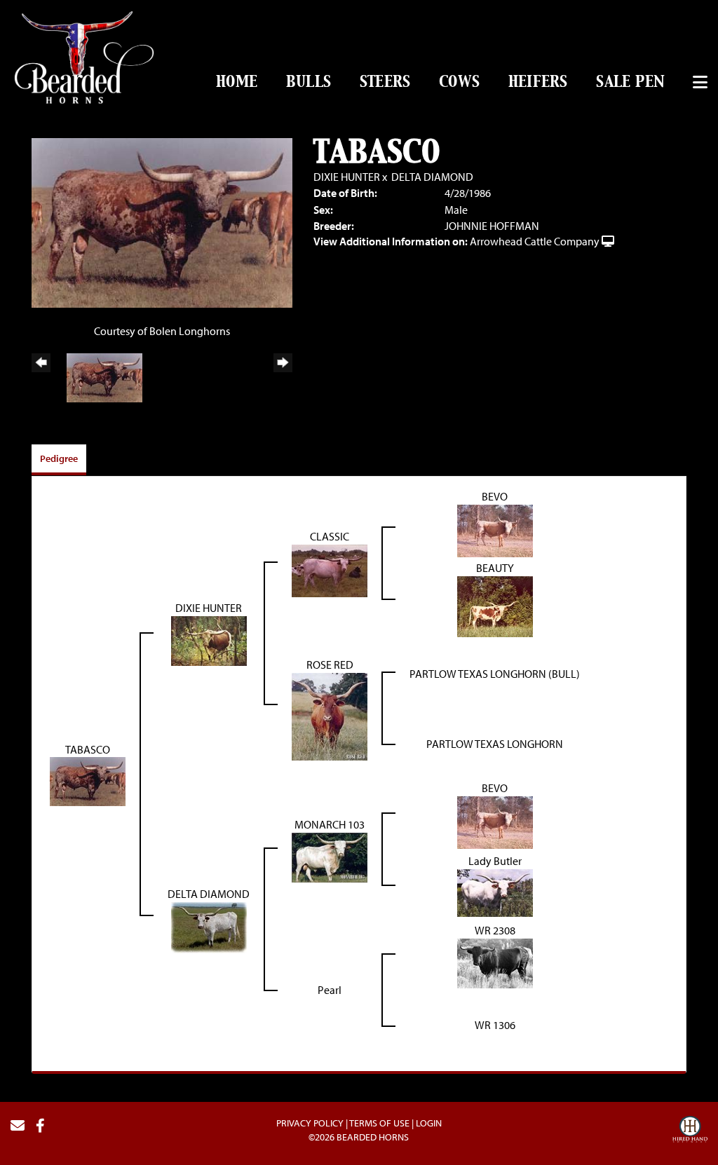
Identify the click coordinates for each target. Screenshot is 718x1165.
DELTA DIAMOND (432, 177)
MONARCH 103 (329, 824)
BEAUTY (495, 568)
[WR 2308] (495, 962)
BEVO (495, 496)
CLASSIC (329, 536)
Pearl (329, 990)
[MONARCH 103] (329, 856)
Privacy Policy (310, 1123)
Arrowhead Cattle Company (535, 241)
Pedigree (59, 458)
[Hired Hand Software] (689, 1131)
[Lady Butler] (495, 892)
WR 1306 (495, 1025)
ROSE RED (329, 665)
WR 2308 (495, 930)
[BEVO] (495, 529)
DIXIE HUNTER (346, 177)
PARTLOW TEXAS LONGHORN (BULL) (494, 674)
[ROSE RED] (329, 715)
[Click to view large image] (162, 221)
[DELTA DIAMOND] (209, 926)
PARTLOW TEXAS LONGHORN (494, 744)
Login (429, 1123)
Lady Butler (495, 861)
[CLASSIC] (329, 569)
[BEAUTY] (495, 605)
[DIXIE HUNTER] (209, 639)
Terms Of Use (379, 1123)
